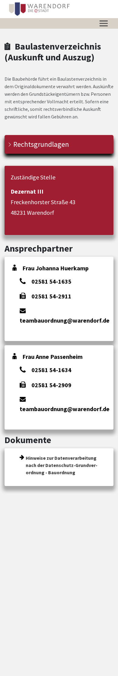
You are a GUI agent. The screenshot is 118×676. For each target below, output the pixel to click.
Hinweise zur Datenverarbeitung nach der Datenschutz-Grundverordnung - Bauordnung (61, 465)
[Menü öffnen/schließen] (103, 23)
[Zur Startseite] (39, 9)
